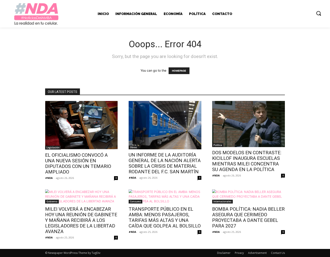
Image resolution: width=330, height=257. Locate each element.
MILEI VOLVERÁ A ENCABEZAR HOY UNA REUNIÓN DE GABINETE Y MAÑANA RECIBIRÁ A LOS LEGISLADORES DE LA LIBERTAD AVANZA (81, 220)
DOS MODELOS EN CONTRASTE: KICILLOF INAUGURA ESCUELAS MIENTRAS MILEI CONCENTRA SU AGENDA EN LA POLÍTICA (246, 161)
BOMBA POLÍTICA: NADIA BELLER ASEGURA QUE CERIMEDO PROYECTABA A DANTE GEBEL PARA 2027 (248, 217)
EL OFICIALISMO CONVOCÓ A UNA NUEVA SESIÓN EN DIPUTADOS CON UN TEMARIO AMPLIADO (78, 163)
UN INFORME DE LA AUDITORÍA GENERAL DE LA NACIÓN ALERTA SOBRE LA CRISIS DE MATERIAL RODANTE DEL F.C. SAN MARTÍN (165, 163)
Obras (133, 147)
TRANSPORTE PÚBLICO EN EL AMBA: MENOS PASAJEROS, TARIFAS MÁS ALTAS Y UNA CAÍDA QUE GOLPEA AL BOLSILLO (165, 217)
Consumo (135, 201)
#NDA (49, 178)
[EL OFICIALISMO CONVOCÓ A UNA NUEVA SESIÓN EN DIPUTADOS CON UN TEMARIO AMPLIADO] (81, 125)
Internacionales (222, 201)
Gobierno (51, 201)
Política (217, 145)
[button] (318, 13)
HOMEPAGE (179, 70)
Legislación (52, 147)
